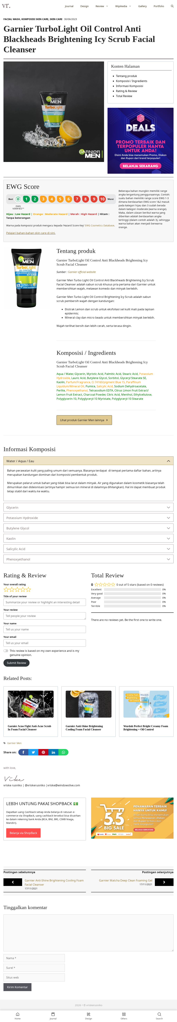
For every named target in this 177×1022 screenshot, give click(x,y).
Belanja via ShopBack (23, 833)
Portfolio (159, 6)
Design (84, 6)
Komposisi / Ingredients (131, 81)
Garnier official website (82, 272)
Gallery (142, 6)
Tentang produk (126, 76)
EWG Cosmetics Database (99, 225)
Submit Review (16, 663)
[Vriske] (6, 6)
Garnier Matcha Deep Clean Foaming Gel (125, 880)
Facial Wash (11, 19)
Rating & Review (126, 91)
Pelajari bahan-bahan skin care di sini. (30, 233)
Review (100, 6)
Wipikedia (121, 6)
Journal (69, 6)
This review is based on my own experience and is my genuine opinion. (44, 653)
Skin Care (56, 19)
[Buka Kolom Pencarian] (172, 6)
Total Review (124, 96)
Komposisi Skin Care (34, 19)
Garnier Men (14, 743)
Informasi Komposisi (129, 86)
